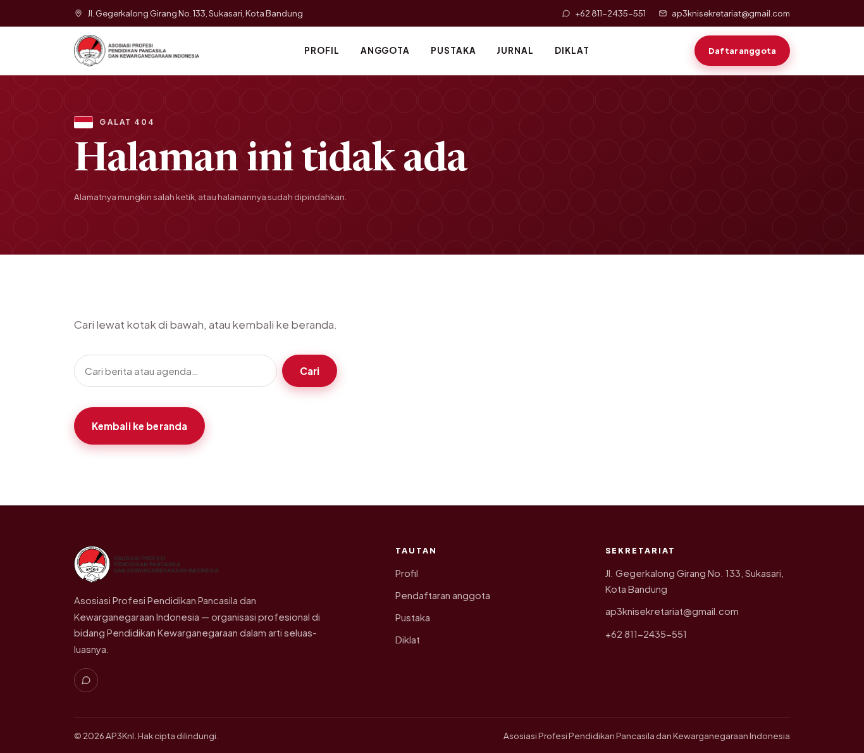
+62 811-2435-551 (646, 634)
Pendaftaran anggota (442, 595)
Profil (322, 50)
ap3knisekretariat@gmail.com (672, 611)
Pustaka (453, 50)
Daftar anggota (742, 50)
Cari (310, 371)
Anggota (385, 50)
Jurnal (515, 50)
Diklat (572, 50)
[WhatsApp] (86, 680)
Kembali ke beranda (140, 426)
